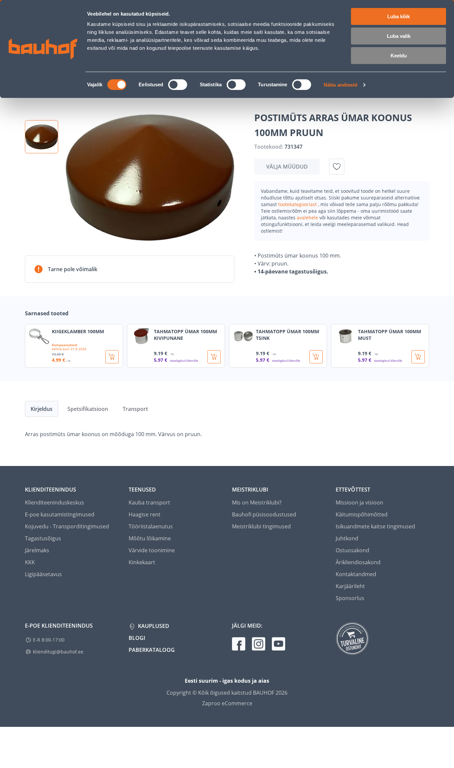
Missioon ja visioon (359, 502)
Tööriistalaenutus (151, 526)
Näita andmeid (340, 85)
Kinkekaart (142, 562)
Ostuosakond (352, 550)
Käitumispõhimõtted (362, 514)
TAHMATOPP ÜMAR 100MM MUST (389, 334)
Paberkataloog (152, 649)
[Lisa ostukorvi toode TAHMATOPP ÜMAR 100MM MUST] (418, 356)
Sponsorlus (350, 598)
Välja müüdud (287, 166)
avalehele (308, 217)
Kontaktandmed (356, 574)
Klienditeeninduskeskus (54, 502)
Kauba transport (149, 502)
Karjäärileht (350, 586)
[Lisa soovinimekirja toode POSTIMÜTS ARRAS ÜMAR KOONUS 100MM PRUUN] (336, 167)
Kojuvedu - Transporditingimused (67, 526)
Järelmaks (37, 550)
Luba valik (398, 36)
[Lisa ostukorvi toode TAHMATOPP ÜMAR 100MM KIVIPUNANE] (214, 356)
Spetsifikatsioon (87, 409)
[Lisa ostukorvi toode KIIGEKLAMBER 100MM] (112, 356)
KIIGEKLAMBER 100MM (78, 331)
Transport (135, 409)
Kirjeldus (42, 409)
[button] (41, 136)
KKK (30, 562)
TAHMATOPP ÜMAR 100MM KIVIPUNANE (185, 334)
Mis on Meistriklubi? (257, 502)
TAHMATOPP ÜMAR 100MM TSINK (287, 334)
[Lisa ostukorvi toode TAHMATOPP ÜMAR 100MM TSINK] (316, 356)
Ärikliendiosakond (358, 562)
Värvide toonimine (152, 550)
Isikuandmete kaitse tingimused (375, 526)
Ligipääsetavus (43, 574)
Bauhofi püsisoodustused (264, 514)
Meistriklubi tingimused (261, 526)
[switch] (177, 84)
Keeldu (399, 55)
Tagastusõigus (43, 538)
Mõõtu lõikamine (150, 538)
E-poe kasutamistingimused (59, 514)
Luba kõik (398, 16)
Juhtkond (347, 538)
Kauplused (153, 626)
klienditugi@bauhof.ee (58, 652)
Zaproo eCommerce (227, 703)
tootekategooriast (298, 204)
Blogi (137, 638)
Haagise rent (145, 514)
